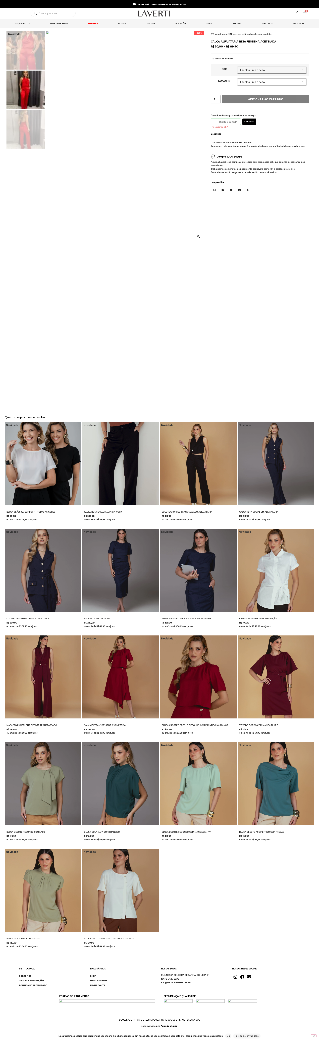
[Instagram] (235, 977)
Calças (151, 23)
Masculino (299, 23)
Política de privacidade (247, 1036)
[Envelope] (249, 977)
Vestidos (267, 23)
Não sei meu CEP (220, 127)
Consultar (249, 121)
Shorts (237, 23)
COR (224, 69)
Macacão (180, 23)
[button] (214, 190)
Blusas (122, 23)
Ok (228, 1036)
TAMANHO (224, 81)
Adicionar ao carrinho (265, 99)
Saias (209, 23)
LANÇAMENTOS (22, 23)
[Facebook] (242, 977)
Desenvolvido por (159, 1026)
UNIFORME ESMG (59, 23)
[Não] (314, 1035)
